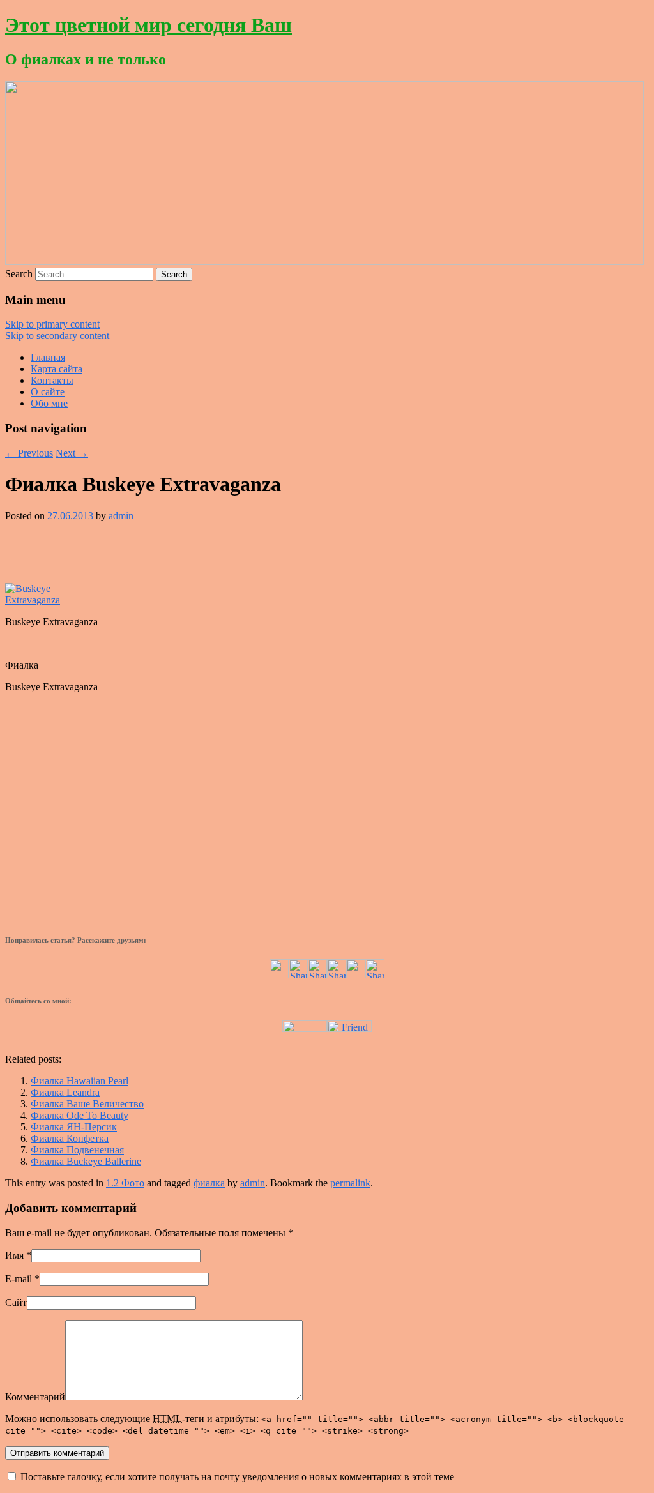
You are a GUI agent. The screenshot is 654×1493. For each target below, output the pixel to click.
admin (121, 515)
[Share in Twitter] (279, 974)
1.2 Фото (125, 1183)
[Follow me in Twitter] (304, 1028)
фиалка (209, 1183)
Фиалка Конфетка (70, 1138)
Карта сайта (56, 368)
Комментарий (35, 1396)
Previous (29, 453)
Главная (48, 357)
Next (72, 453)
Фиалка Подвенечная (77, 1149)
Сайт (16, 1302)
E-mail (18, 1278)
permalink (350, 1183)
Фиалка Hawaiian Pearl (79, 1080)
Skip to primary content (52, 324)
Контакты (52, 380)
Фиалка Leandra (65, 1092)
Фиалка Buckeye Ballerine (86, 1161)
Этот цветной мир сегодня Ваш (148, 24)
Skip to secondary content (57, 335)
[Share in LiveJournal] (355, 974)
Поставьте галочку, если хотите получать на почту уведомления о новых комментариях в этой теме (237, 1476)
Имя (14, 1255)
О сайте (48, 391)
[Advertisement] (327, 551)
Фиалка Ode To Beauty (79, 1115)
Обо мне (49, 403)
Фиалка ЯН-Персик (74, 1126)
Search (19, 273)
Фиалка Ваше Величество (87, 1103)
